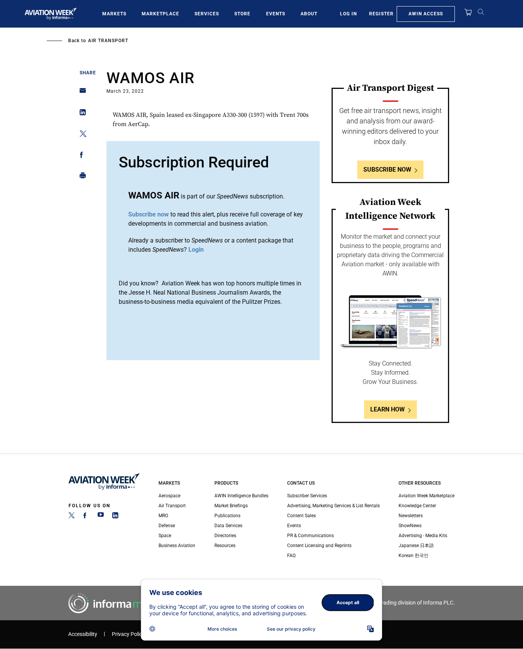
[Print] (81, 177)
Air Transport (108, 40)
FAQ (291, 555)
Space (165, 535)
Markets (114, 13)
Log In (348, 13)
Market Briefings (231, 505)
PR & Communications (310, 535)
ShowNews (410, 525)
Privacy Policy (128, 634)
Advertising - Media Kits (423, 535)
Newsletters (411, 515)
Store (242, 13)
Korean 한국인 (413, 555)
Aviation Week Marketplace (426, 495)
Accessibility (82, 634)
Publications (227, 515)
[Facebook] (86, 517)
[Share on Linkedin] (81, 114)
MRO (163, 515)
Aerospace (169, 495)
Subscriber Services (307, 495)
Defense (167, 525)
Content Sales (301, 515)
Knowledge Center (417, 505)
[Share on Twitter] (81, 135)
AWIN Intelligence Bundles (241, 495)
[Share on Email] (81, 93)
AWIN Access (426, 13)
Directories (225, 535)
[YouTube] (101, 517)
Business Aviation (177, 545)
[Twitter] (72, 517)
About (309, 13)
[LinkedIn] (115, 517)
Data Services (228, 525)
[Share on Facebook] (81, 156)
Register (381, 13)
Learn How (387, 409)
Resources (224, 545)
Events (275, 13)
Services (206, 13)
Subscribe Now (387, 169)
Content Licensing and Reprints (319, 545)
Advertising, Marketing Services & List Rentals (333, 505)
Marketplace (160, 13)
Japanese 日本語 (416, 545)
